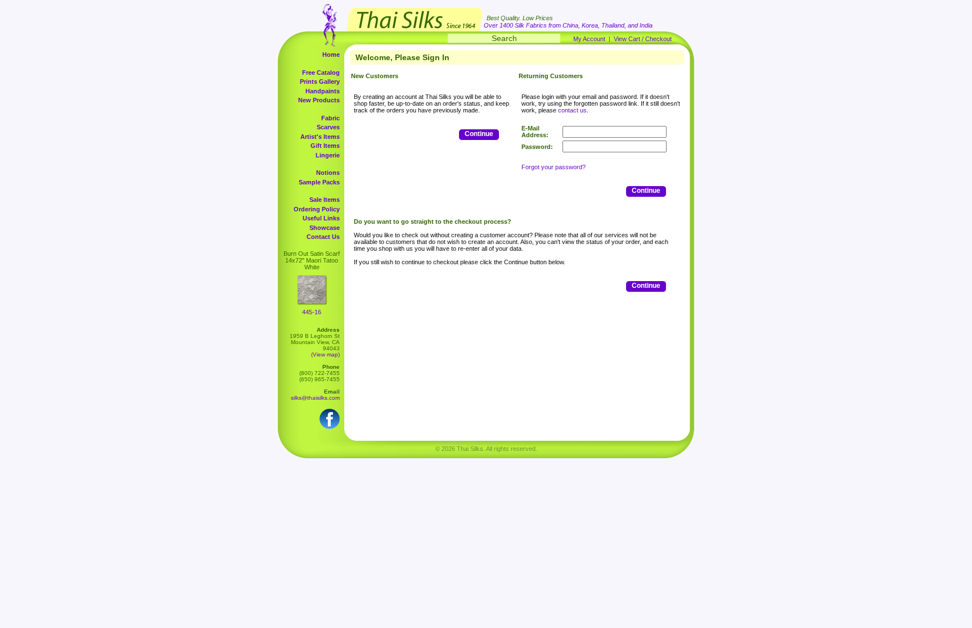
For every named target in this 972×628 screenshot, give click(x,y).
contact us (572, 110)
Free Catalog (321, 72)
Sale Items (324, 199)
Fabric (330, 118)
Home (331, 54)
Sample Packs (319, 182)
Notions (328, 172)
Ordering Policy (317, 209)
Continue (479, 134)
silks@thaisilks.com (315, 398)
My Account (589, 38)
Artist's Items (320, 136)
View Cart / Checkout (643, 38)
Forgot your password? (553, 167)
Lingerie (328, 155)
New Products (319, 100)
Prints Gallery (320, 81)
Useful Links (321, 218)
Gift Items (325, 145)
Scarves (328, 127)
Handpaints (322, 91)
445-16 (311, 312)
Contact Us (323, 236)
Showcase (324, 227)
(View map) (325, 354)
